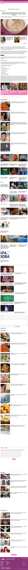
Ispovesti (2, 565)
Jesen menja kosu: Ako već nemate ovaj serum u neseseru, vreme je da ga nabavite (18, 540)
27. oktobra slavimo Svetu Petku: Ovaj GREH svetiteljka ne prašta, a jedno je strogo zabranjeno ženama (23, 38)
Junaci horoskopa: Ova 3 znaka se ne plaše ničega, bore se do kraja (19, 547)
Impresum (24, 564)
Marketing (24, 562)
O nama (24, 561)
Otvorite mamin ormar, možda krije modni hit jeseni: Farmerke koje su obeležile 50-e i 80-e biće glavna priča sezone (19, 144)
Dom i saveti (3, 10)
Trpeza (7, 564)
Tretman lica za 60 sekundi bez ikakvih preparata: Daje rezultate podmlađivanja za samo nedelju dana (19, 133)
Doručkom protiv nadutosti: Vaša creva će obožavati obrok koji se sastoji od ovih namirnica (18, 333)
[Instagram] (23, 558)
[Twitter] (25, 558)
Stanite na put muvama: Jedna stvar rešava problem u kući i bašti (19, 395)
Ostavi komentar (17, 326)
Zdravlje (2, 563)
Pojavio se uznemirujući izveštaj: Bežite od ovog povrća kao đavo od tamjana (18, 493)
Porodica (2, 564)
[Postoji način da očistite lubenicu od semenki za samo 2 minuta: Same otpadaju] (5, 378)
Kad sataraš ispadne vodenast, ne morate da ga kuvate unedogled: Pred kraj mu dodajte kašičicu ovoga (19, 102)
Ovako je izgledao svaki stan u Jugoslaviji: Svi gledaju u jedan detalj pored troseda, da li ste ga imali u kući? (18, 487)
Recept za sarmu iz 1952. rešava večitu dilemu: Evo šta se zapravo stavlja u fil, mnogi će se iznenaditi (19, 364)
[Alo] (1, 0)
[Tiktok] (26, 558)
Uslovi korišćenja (25, 565)
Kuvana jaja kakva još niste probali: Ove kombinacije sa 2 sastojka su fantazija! (19, 415)
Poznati (7, 561)
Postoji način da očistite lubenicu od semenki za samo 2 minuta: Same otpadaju (19, 374)
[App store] (8, 568)
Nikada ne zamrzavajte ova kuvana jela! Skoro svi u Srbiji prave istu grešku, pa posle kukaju (18, 385)
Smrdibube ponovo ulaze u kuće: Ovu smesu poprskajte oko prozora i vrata (19, 354)
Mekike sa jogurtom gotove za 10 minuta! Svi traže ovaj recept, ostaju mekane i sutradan (19, 405)
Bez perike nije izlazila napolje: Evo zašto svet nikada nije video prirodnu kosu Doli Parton (11, 453)
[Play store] (3, 568)
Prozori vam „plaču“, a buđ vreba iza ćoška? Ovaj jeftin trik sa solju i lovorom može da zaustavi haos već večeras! (18, 481)
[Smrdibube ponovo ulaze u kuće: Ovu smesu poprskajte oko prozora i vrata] (5, 358)
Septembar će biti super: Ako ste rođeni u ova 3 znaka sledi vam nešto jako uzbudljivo (11, 451)
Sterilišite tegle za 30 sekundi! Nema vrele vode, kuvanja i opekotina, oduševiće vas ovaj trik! (18, 426)
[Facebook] (22, 558)
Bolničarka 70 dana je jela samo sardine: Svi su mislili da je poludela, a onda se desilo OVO (18, 475)
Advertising (24, 563)
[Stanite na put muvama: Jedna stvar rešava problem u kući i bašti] (5, 399)
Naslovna (2, 561)
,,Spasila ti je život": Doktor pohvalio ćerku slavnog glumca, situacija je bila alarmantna (18, 513)
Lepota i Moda (2, 562)
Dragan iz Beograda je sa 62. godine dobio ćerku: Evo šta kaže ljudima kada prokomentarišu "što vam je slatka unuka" (9, 38)
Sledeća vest (25, 43)
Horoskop (7, 563)
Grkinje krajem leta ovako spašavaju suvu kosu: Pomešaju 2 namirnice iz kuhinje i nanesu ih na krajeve (19, 112)
